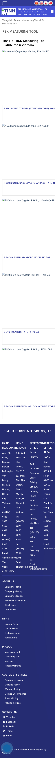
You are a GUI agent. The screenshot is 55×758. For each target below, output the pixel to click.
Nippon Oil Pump (13, 665)
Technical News (12, 633)
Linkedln (10, 726)
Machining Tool (12, 652)
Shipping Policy (12, 684)
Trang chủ (7, 20)
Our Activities (11, 628)
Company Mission (14, 596)
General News (11, 624)
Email (9, 735)
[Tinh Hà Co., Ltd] (9, 11)
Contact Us (10, 609)
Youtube (10, 717)
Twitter (9, 731)
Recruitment (11, 637)
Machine (9, 661)
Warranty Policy (12, 689)
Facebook (11, 722)
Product (18, 20)
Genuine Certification (15, 600)
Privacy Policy (11, 698)
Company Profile (13, 586)
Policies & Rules (13, 703)
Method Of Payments (15, 693)
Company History (13, 591)
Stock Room (11, 605)
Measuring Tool (31, 20)
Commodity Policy (14, 680)
